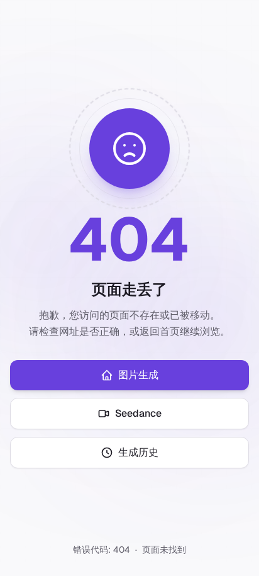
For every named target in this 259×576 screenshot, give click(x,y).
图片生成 (138, 374)
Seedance (138, 413)
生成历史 (138, 452)
